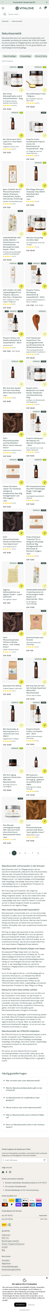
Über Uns (5, 1238)
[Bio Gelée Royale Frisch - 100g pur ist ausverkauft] (44, 90)
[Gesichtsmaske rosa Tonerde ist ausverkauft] (44, 633)
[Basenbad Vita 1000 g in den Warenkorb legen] (21, 682)
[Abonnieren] (44, 1160)
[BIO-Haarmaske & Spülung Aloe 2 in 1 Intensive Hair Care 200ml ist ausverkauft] (21, 725)
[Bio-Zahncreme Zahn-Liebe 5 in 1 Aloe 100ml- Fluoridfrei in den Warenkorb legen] (21, 135)
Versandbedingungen (10, 1266)
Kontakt (5, 1247)
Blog (3, 1250)
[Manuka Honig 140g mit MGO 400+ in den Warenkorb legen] (44, 233)
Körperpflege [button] (25, 56)
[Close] (47, 1278)
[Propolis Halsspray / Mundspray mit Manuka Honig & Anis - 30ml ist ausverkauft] (44, 434)
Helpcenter (6, 1235)
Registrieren (6, 1263)
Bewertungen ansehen (10, 1241)
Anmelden (6, 1260)
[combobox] (24, 14)
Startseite (5, 21)
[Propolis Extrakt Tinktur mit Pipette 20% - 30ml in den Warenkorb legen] (44, 725)
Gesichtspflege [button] (10, 56)
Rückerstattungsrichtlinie (11, 1269)
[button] (44, 8)
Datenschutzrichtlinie (29, 1298)
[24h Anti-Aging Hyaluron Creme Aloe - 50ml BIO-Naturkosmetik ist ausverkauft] (21, 771)
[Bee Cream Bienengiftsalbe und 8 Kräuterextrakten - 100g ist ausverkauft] (21, 90)
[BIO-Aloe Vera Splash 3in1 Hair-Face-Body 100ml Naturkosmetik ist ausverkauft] (21, 384)
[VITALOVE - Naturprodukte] (24, 8)
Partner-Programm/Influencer (13, 1244)
